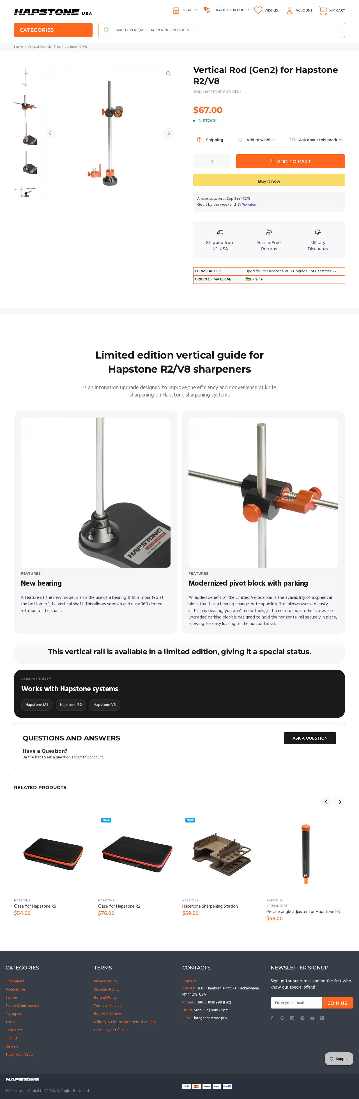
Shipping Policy (106, 989)
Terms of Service (108, 1006)
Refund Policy (105, 997)
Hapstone (22, 900)
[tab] (13, 334)
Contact (189, 981)
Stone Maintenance (22, 1006)
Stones (11, 997)
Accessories (15, 989)
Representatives (107, 1014)
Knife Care (14, 1030)
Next (168, 133)
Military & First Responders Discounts (125, 1022)
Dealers (190, 10)
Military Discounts (318, 245)
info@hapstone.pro (210, 1018)
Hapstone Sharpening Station (210, 906)
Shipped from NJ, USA (220, 245)
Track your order (231, 10)
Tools (10, 1022)
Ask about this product (320, 139)
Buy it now (269, 181)
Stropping (14, 1014)
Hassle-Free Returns (269, 245)
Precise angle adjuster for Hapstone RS (303, 912)
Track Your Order (20, 1055)
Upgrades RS (277, 906)
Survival (12, 1038)
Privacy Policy (105, 981)
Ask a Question (310, 738)
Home (18, 47)
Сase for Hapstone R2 (119, 906)
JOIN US (338, 1003)
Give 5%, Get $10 (108, 1030)
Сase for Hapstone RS (35, 906)
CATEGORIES (37, 30)
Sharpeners (15, 981)
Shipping (214, 139)
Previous (50, 133)
